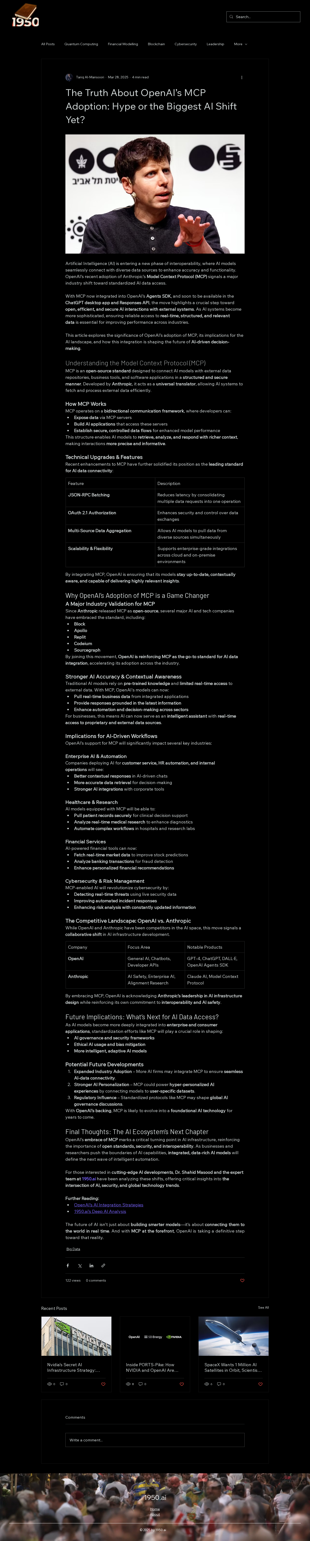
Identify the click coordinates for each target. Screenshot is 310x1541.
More (238, 44)
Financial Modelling (123, 44)
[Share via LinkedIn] (91, 1265)
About (155, 1514)
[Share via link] (103, 1265)
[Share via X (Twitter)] (79, 1265)
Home (155, 1509)
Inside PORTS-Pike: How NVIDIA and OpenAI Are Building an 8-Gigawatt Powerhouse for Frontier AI (153, 1367)
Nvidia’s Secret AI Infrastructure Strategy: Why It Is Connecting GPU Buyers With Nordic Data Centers (73, 1367)
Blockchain (156, 44)
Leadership (215, 44)
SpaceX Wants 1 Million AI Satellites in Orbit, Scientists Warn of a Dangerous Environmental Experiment (232, 1367)
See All (263, 1307)
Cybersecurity (186, 44)
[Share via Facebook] (67, 1265)
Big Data (73, 1249)
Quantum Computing (81, 44)
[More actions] (242, 77)
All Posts (48, 44)
